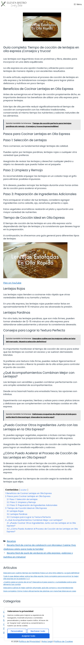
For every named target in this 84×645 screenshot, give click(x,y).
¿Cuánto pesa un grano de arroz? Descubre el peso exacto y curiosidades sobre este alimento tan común (39, 583)
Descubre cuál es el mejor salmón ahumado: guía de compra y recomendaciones (38, 587)
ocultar (24, 490)
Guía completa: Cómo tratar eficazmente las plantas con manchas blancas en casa (39, 591)
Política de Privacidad (29, 641)
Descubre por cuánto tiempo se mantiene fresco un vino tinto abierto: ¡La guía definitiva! (41, 573)
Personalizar (17, 631)
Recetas (11, 541)
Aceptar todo (28, 636)
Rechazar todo (38, 631)
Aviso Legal (47, 641)
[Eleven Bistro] (13, 4)
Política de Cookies (63, 641)
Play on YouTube (12, 282)
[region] (28, 624)
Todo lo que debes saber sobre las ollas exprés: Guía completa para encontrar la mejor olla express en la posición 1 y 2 (41, 577)
